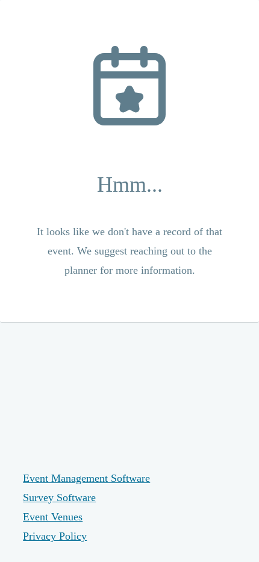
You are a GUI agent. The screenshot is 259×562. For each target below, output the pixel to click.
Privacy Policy (55, 536)
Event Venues (53, 517)
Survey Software (59, 497)
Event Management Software (86, 478)
